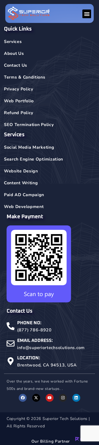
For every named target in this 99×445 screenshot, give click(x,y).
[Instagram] (63, 398)
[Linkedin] (76, 398)
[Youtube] (50, 398)
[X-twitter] (36, 398)
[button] (86, 13)
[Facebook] (23, 398)
